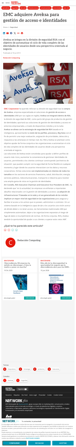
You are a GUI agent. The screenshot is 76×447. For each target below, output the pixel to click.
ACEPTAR (63, 443)
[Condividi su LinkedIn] (4, 33)
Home (5, 27)
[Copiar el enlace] (18, 33)
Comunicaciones (45, 8)
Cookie (49, 395)
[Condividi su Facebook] (11, 33)
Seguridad (15, 8)
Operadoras (6, 8)
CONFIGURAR (14, 443)
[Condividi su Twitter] (14, 33)
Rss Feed (24, 395)
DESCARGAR (30, 298)
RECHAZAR (39, 443)
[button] (5, 3)
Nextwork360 (23, 404)
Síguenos (21, 389)
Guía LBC (66, 8)
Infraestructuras (33, 8)
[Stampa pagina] (22, 33)
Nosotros (9, 395)
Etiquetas (17, 395)
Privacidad (42, 395)
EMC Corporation (11, 109)
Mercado (23, 8)
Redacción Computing (11, 58)
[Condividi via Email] (7, 33)
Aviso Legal (33, 395)
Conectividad (57, 8)
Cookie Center (58, 395)
